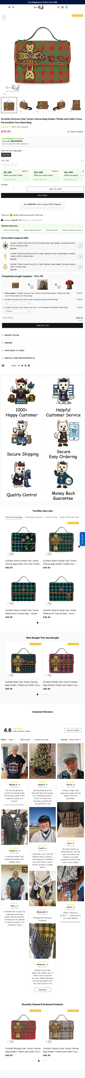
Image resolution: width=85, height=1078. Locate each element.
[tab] (37, 622)
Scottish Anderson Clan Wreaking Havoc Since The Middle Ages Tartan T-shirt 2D (14, 805)
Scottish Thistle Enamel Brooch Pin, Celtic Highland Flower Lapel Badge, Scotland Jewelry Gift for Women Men (42, 255)
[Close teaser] (79, 547)
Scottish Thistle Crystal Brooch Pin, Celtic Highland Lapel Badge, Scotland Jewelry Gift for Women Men (43, 265)
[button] (82, 539)
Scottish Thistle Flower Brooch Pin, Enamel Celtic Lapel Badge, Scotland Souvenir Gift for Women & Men (42, 244)
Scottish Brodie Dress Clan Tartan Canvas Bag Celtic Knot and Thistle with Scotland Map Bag (70, 922)
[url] (19, 127)
